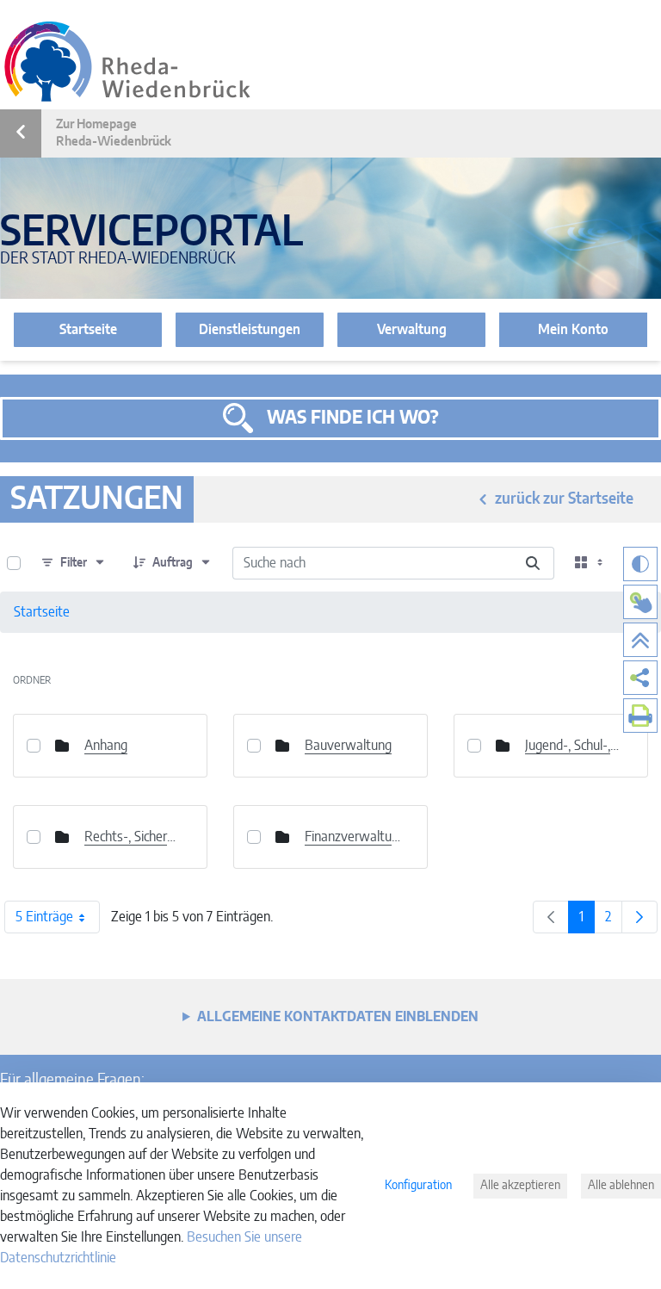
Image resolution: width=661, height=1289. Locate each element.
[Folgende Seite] (639, 917)
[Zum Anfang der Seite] (640, 640)
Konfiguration (418, 1186)
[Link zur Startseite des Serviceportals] (127, 61)
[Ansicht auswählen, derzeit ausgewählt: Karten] (590, 563)
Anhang (105, 746)
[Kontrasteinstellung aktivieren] (640, 564)
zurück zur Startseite (564, 499)
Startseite (88, 330)
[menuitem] (640, 677)
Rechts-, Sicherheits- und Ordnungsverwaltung (132, 837)
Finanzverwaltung (353, 837)
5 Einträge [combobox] (44, 917)
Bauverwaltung (348, 746)
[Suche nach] (533, 563)
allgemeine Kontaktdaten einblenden (338, 1017)
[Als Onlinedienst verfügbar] (640, 602)
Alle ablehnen (621, 1186)
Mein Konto (573, 330)
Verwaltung (412, 330)
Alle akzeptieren (520, 1186)
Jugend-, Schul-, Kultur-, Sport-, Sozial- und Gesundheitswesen (573, 746)
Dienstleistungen (249, 330)
